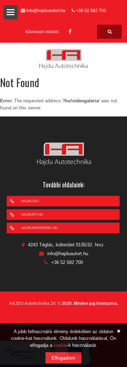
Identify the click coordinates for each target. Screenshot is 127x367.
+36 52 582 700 (91, 10)
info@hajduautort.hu (45, 10)
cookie (60, 345)
